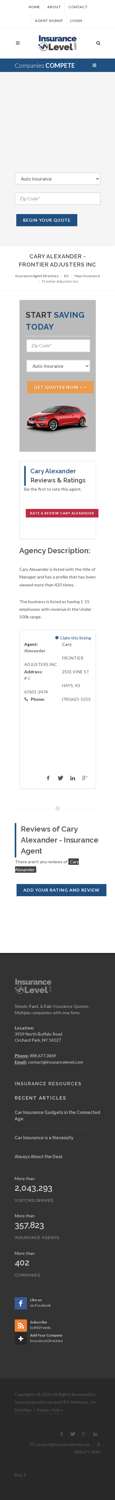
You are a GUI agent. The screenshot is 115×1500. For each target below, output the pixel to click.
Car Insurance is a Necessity (44, 1137)
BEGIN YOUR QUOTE (47, 220)
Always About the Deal (38, 1156)
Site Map (23, 1409)
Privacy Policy (50, 1409)
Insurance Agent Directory (37, 276)
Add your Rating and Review (61, 890)
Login (76, 20)
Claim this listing (75, 637)
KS (66, 276)
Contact (78, 7)
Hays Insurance (87, 276)
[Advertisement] (57, 127)
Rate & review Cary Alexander (62, 513)
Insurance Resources (48, 1084)
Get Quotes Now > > (60, 387)
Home (34, 7)
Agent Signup (49, 20)
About (54, 7)
